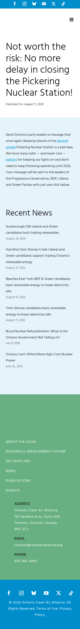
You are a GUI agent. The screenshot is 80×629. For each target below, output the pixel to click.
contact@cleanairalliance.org (38, 544)
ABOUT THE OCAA (21, 441)
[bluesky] (33, 593)
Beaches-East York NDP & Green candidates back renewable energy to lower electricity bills (38, 285)
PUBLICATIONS (18, 480)
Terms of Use (47, 608)
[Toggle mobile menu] (72, 19)
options (11, 159)
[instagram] (21, 593)
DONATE (13, 490)
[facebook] (9, 593)
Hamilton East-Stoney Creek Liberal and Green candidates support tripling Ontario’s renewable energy (38, 255)
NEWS (11, 470)
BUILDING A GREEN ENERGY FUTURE (36, 451)
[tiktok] (71, 593)
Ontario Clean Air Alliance (43, 602)
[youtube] (46, 593)
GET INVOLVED (18, 461)
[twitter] (58, 593)
